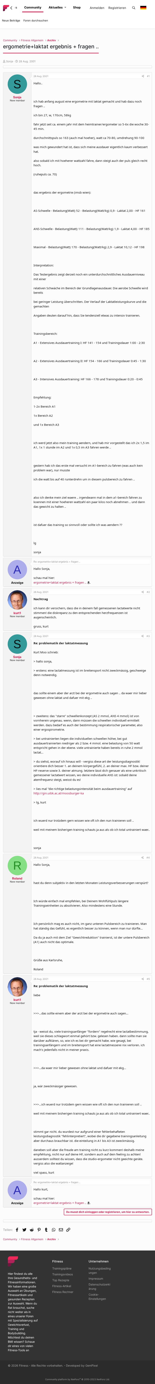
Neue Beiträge (11, 20)
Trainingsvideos (62, 1274)
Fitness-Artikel (61, 1286)
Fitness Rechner (62, 1292)
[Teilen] (143, 76)
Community (32, 7)
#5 (148, 978)
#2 (148, 591)
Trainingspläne (61, 1268)
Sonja (9, 61)
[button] (65, 8)
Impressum (96, 1278)
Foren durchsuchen (35, 20)
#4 (148, 857)
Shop (77, 7)
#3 (148, 636)
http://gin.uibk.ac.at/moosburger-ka (59, 793)
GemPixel (91, 1365)
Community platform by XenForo (77, 1379)
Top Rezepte (60, 1280)
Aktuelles (56, 7)
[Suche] (134, 8)
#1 (148, 76)
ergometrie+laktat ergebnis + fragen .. (60, 582)
